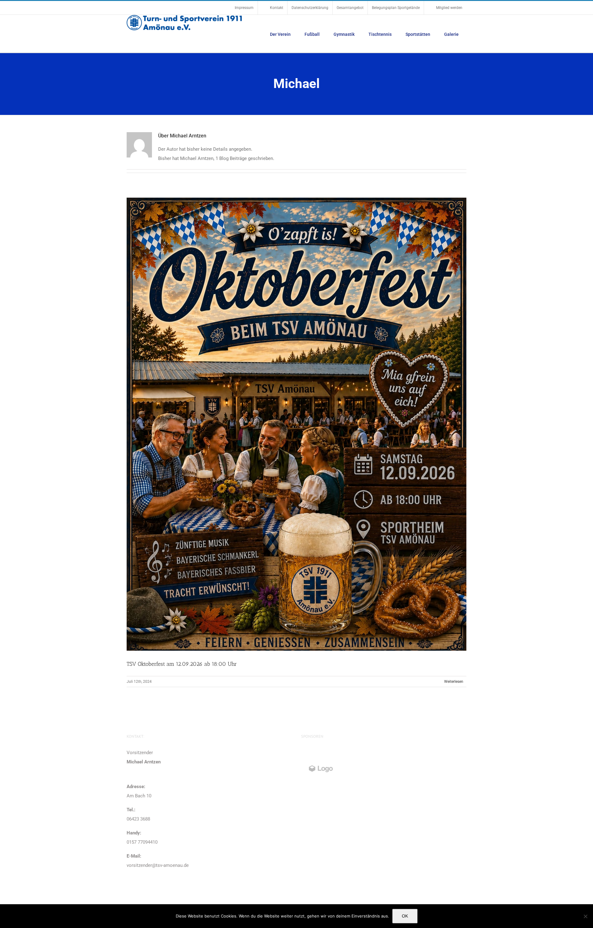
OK (405, 915)
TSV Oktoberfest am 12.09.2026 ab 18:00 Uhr (182, 664)
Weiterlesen (453, 681)
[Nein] (585, 916)
